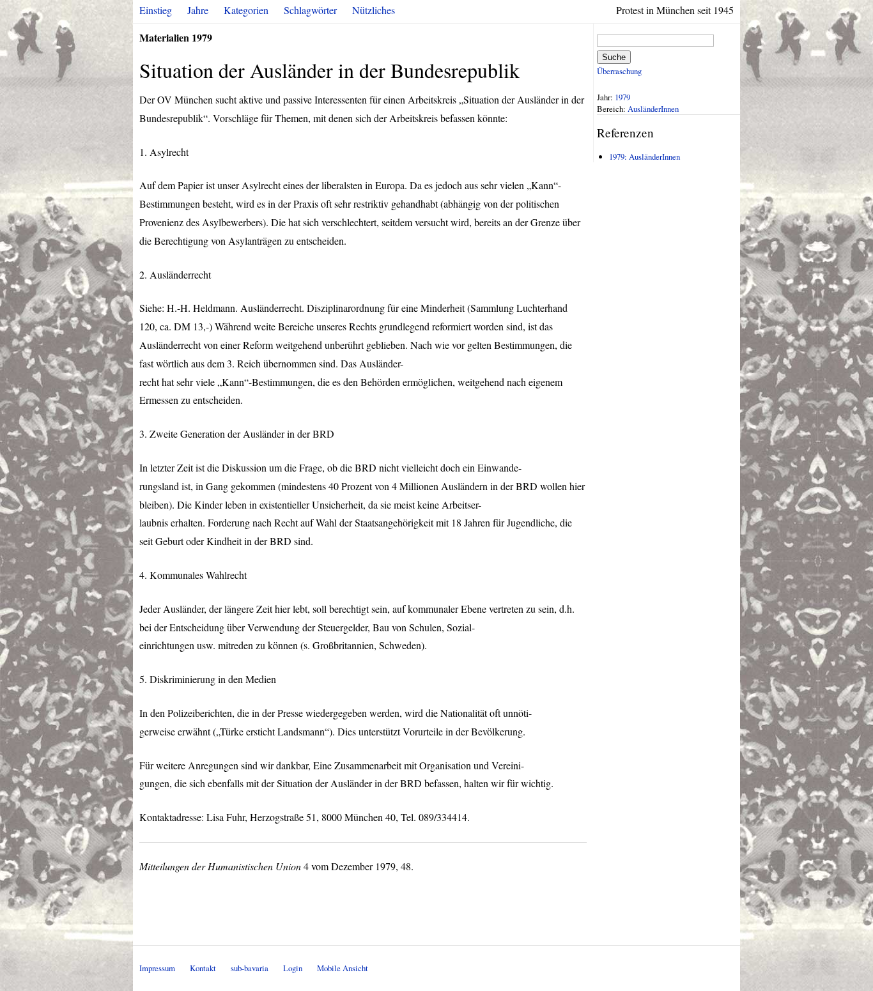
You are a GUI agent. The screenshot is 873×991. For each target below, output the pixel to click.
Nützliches (373, 10)
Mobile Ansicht (342, 968)
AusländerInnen (653, 108)
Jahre (197, 10)
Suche (614, 57)
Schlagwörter (310, 10)
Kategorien (246, 10)
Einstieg (155, 10)
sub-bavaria (249, 968)
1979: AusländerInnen (644, 156)
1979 (622, 97)
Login (292, 968)
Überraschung (619, 71)
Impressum (157, 968)
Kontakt (203, 968)
